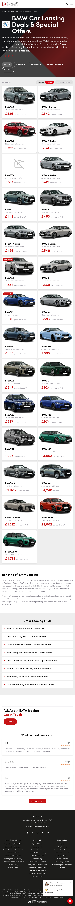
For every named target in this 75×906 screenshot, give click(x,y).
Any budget (35, 64)
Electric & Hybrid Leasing (37, 853)
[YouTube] (47, 833)
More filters (8, 70)
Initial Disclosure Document (13, 850)
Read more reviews (37, 801)
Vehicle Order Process (62, 850)
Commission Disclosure (13, 847)
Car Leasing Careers (62, 862)
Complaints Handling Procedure (13, 862)
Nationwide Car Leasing (37, 862)
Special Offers (37, 844)
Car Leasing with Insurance (62, 864)
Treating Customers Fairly (13, 859)
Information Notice (13, 853)
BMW (6, 64)
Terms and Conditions (13, 856)
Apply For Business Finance (37, 864)
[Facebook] (27, 833)
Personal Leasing (37, 850)
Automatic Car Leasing (37, 870)
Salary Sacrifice (62, 847)
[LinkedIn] (42, 833)
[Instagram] (37, 833)
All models (19, 64)
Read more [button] (8, 55)
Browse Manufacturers (37, 867)
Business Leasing (37, 847)
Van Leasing (37, 859)
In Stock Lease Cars (37, 856)
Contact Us (10, 721)
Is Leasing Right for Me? (12, 844)
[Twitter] (32, 833)
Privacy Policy (13, 864)
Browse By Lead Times (37, 873)
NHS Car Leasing (37, 876)
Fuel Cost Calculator (62, 859)
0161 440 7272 (47, 820)
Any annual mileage (54, 64)
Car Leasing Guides (62, 853)
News (62, 844)
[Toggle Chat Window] (70, 901)
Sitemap (62, 867)
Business (49, 82)
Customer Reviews (62, 856)
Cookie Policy (13, 867)
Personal (41, 82)
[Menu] (71, 4)
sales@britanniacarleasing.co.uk (37, 826)
